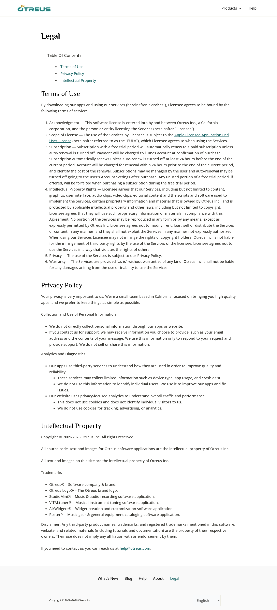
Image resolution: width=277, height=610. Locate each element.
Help (143, 578)
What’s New (108, 578)
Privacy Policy (72, 73)
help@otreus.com (135, 548)
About (158, 578)
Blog (128, 578)
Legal (174, 578)
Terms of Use (71, 66)
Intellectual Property (78, 80)
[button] (239, 8)
